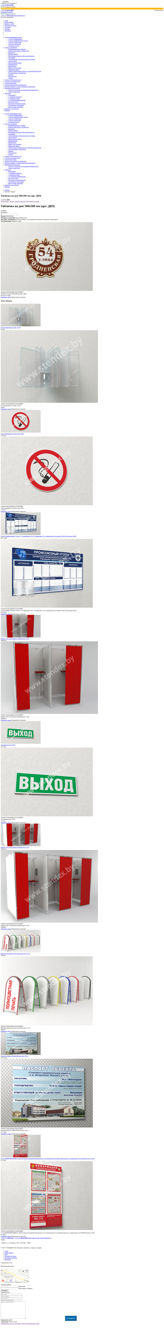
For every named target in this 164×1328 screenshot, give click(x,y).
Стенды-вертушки (10, 83)
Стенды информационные (13, 37)
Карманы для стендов (12, 109)
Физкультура (12, 76)
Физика (10, 75)
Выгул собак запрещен (15, 107)
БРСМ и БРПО (13, 54)
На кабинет (12, 95)
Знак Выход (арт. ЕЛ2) (8, 745)
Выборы (7, 110)
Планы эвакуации (14, 92)
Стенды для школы (11, 47)
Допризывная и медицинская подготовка (21, 59)
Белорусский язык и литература (18, 51)
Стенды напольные (14, 44)
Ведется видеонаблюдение (17, 103)
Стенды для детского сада (13, 80)
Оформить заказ (6, 297)
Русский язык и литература (17, 73)
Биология (11, 52)
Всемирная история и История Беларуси (21, 56)
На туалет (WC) (13, 102)
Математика (12, 66)
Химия (10, 78)
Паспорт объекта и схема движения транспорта (20, 86)
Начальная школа (13, 69)
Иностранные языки (15, 63)
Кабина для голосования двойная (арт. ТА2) (15, 639)
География (11, 58)
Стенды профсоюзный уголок (18, 40)
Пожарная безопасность (12, 88)
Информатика (12, 64)
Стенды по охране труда (12, 81)
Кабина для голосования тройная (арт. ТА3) (15, 847)
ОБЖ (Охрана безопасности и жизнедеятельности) (24, 71)
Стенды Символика (14, 42)
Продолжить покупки (18, 297)
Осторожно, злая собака (16, 105)
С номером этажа (14, 98)
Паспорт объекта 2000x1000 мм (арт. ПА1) (14, 1056)
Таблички (8, 93)
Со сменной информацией (17, 100)
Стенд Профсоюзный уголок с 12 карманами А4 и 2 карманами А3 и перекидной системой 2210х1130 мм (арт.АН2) (38, 536)
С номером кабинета (15, 97)
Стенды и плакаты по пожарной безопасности (23, 90)
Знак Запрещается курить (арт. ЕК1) (12, 434)
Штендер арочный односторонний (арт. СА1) (15, 953)
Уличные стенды (13, 46)
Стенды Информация (15, 39)
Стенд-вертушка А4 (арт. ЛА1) (11, 327)
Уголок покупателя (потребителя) (15, 85)
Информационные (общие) (17, 49)
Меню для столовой (14, 68)
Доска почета (12, 61)
